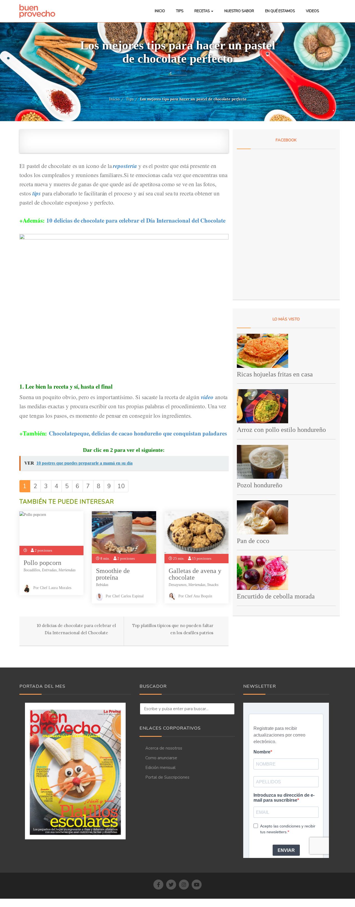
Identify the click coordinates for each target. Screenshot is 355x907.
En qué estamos (280, 11)
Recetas (202, 11)
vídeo (207, 397)
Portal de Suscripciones (167, 777)
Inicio (160, 11)
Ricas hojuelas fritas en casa (275, 374)
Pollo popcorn (42, 562)
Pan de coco (253, 540)
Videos (312, 11)
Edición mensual (160, 767)
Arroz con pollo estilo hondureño (281, 429)
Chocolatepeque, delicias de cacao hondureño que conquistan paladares (138, 433)
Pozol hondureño (259, 485)
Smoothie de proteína (113, 574)
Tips (179, 11)
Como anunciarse (161, 758)
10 (121, 486)
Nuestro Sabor (239, 11)
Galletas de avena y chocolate (195, 574)
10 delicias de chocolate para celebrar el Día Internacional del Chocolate (135, 220)
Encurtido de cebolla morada (276, 596)
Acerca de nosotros (163, 748)
